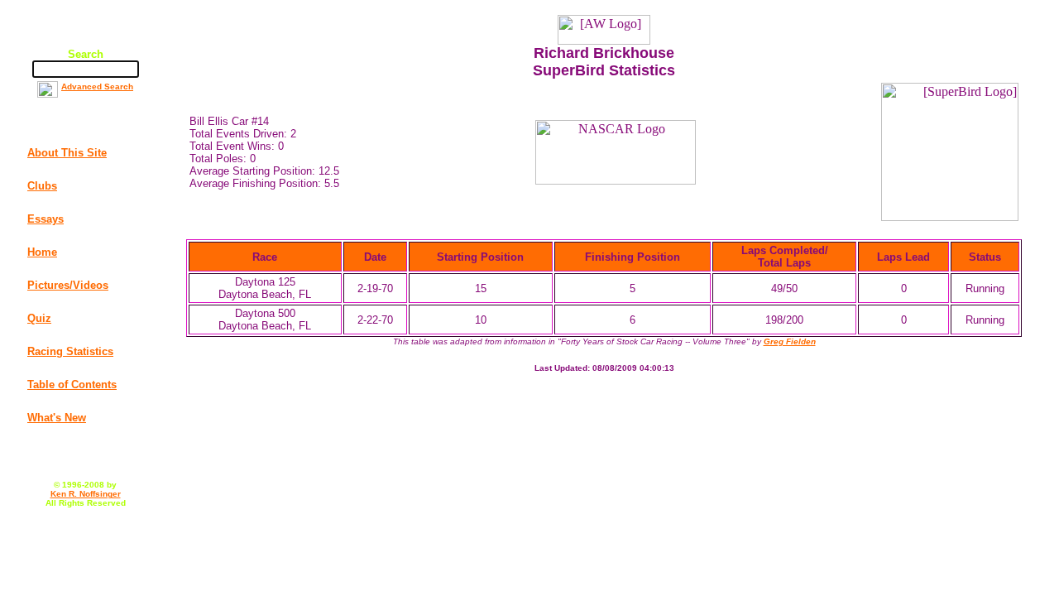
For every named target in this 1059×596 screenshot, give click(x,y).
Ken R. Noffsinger (85, 493)
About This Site (67, 153)
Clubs (42, 186)
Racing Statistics (70, 351)
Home (42, 252)
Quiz (39, 318)
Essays (45, 219)
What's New (56, 417)
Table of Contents (72, 384)
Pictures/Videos (67, 285)
